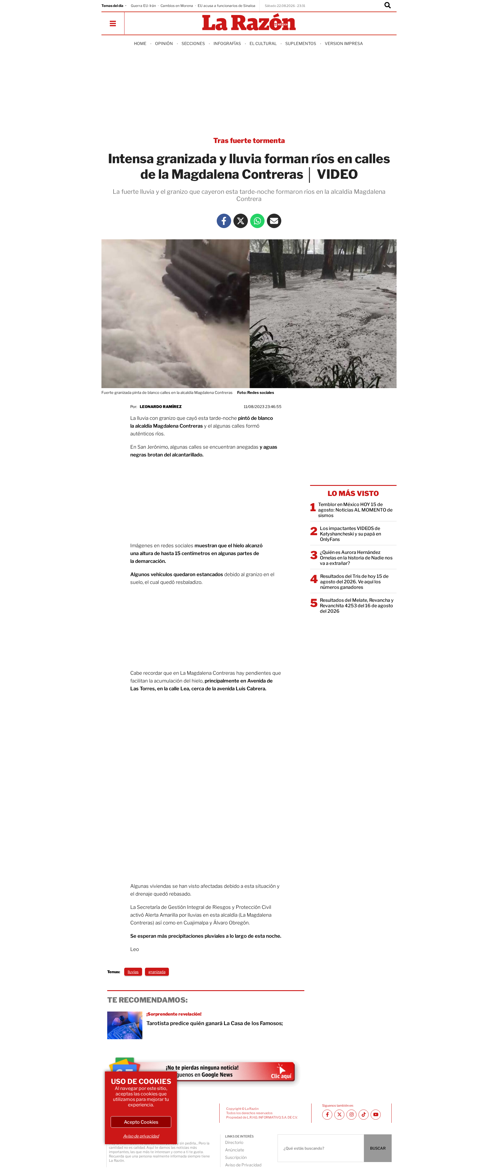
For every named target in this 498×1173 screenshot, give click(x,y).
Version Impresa (344, 43)
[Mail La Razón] (274, 221)
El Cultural (263, 43)
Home (140, 43)
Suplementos (300, 43)
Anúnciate (234, 1149)
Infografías (227, 43)
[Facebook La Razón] (224, 221)
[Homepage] (249, 22)
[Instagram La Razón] (351, 1115)
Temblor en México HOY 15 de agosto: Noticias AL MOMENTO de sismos (355, 510)
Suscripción (236, 1157)
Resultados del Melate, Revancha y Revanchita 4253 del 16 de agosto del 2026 (357, 605)
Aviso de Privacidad (243, 1164)
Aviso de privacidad (141, 1135)
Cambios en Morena (177, 5)
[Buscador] (387, 6)
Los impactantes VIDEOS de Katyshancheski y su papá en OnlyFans (350, 534)
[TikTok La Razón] (364, 1115)
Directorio (234, 1142)
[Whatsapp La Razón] (257, 221)
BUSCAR (378, 1148)
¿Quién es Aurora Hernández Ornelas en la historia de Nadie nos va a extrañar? (356, 558)
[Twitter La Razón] (240, 221)
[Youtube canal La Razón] (376, 1115)
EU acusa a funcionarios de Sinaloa (226, 5)
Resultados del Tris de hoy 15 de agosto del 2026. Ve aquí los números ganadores (354, 582)
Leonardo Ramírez (161, 406)
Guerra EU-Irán (143, 5)
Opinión (164, 43)
